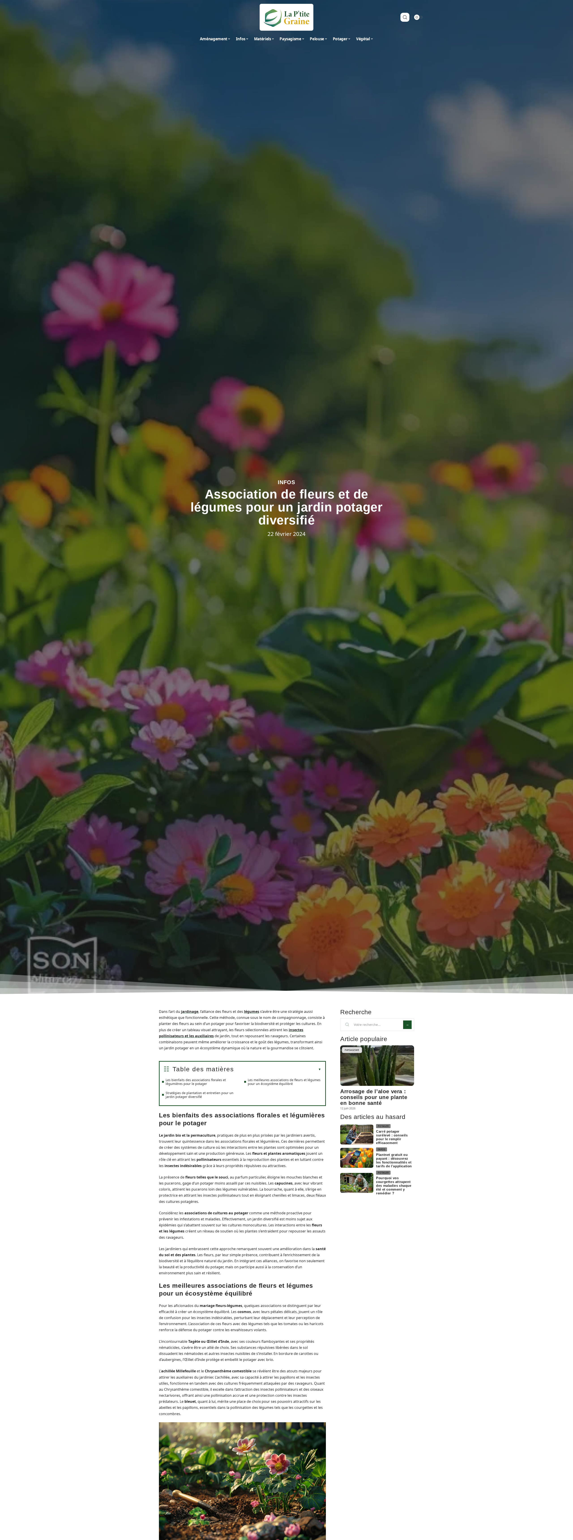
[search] (404, 17)
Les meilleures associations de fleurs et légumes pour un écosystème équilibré (284, 1082)
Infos (286, 482)
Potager (383, 1126)
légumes (251, 1011)
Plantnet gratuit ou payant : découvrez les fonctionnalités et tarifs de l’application (394, 1160)
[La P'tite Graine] (286, 17)
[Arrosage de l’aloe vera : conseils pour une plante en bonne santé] (377, 1065)
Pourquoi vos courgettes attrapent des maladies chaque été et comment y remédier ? (393, 1185)
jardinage (189, 1011)
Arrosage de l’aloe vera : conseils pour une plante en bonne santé (373, 1097)
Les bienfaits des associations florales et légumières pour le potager (196, 1082)
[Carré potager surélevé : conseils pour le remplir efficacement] (356, 1134)
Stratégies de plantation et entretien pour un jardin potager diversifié (199, 1095)
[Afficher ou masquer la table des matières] (277, 1069)
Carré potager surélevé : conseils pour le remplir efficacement (392, 1137)
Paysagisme (352, 1050)
